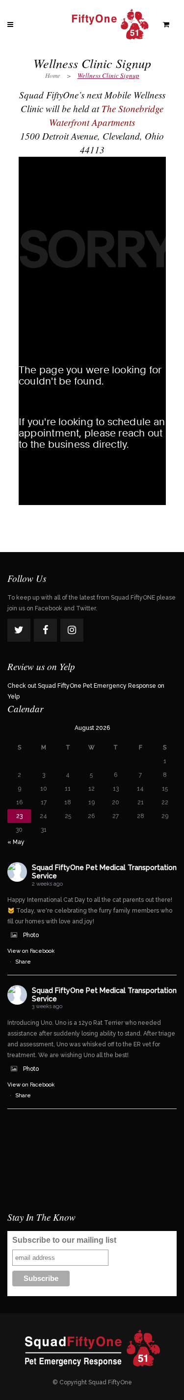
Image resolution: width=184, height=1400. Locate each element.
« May (16, 842)
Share (23, 962)
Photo (31, 935)
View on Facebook (30, 951)
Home (52, 75)
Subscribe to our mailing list (64, 1240)
